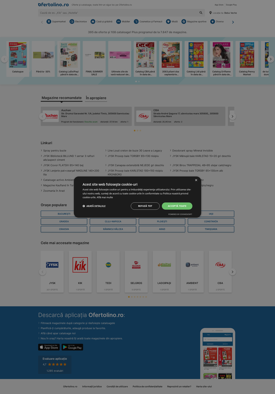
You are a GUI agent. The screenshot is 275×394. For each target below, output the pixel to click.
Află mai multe (105, 197)
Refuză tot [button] (145, 205)
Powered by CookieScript (180, 214)
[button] (94, 206)
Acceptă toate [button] (177, 205)
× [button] (196, 180)
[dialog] (137, 196)
